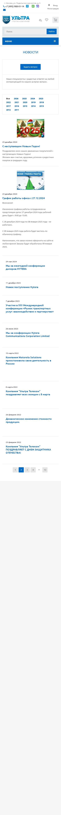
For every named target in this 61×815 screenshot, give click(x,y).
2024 (32, 98)
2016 (17, 106)
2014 (33, 106)
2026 (16, 98)
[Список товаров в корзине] (56, 22)
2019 (33, 102)
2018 (41, 102)
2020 (25, 102)
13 (45, 469)
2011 (17, 109)
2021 (17, 102)
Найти (52, 31)
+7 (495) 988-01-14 (14, 6)
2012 (8, 109)
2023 (41, 98)
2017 (8, 106)
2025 (24, 98)
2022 (8, 102)
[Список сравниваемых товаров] (40, 21)
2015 (25, 106)
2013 (41, 106)
